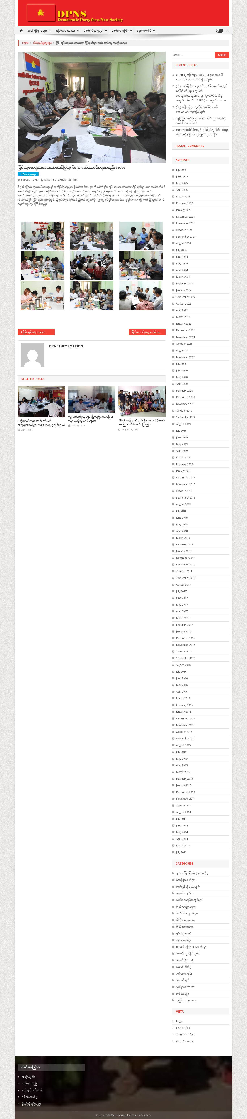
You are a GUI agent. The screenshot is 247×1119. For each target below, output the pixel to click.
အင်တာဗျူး (182, 993)
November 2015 (185, 725)
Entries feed (183, 1027)
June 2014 (182, 825)
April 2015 (182, 765)
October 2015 (184, 731)
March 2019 (183, 457)
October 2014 (184, 805)
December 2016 (185, 638)
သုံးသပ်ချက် (183, 980)
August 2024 (183, 243)
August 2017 (183, 584)
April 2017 (182, 611)
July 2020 (181, 363)
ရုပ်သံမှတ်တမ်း (184, 933)
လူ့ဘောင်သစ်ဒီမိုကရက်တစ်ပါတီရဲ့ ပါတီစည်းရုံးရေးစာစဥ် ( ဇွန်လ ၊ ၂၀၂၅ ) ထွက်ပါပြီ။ (202, 132)
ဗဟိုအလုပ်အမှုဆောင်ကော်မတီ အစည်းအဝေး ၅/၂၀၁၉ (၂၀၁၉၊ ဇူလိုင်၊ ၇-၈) (41, 423)
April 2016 (182, 691)
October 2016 (184, 651)
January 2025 (183, 210)
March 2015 (183, 772)
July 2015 (181, 752)
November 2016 (185, 644)
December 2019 (185, 397)
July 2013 (181, 852)
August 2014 (183, 812)
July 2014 (181, 818)
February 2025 (184, 203)
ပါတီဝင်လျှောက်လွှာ (187, 913)
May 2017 (182, 604)
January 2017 (183, 631)
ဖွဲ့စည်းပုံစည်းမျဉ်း (31, 1103)
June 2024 (182, 256)
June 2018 (182, 517)
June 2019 (182, 437)
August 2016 (183, 665)
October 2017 (184, 571)
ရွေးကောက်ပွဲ (144, 30)
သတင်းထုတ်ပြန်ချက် (187, 953)
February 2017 (184, 624)
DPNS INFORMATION (55, 179)
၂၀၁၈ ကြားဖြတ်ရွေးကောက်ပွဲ (192, 873)
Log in (179, 1021)
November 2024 (185, 223)
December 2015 (185, 718)
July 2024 (181, 250)
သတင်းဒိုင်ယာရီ (184, 960)
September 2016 (185, 658)
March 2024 (183, 276)
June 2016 (182, 678)
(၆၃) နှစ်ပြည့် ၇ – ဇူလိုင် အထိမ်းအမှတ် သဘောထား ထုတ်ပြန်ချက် (197, 109)
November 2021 (185, 337)
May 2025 (182, 183)
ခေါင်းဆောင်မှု (29, 1097)
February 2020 (184, 390)
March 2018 (183, 537)
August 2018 (183, 504)
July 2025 (181, 169)
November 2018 (185, 484)
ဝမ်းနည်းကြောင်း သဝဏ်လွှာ (191, 946)
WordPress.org (184, 1041)
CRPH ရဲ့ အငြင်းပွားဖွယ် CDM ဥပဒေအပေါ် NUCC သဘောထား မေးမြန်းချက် (199, 77)
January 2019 (183, 471)
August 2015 (183, 745)
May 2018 (182, 524)
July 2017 (181, 591)
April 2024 (182, 270)
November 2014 (185, 798)
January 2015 (183, 785)
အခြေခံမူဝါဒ (28, 1076)
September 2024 (185, 236)
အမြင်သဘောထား (65, 30)
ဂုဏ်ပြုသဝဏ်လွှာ (186, 880)
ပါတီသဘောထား (185, 920)
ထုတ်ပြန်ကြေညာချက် (188, 886)
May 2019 (182, 444)
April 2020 (182, 384)
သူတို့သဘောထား (185, 987)
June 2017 (182, 598)
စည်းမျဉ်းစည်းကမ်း (32, 1090)
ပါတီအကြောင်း (120, 30)
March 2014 (183, 845)
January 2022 (183, 323)
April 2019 (182, 450)
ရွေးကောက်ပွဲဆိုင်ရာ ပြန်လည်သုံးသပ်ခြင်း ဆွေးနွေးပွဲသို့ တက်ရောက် (90, 418)
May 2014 (182, 832)
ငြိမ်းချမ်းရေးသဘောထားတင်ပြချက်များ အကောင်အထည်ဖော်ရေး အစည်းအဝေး (39, 332)
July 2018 (181, 511)
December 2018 (185, 477)
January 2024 (183, 290)
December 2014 (185, 792)
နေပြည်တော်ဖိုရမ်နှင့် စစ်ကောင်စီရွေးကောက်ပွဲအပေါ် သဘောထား (200, 121)
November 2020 (185, 357)
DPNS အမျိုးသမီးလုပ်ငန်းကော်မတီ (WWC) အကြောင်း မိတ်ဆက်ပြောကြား (141, 422)
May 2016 (182, 685)
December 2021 (185, 330)
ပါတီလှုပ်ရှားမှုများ (93, 30)
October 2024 (184, 230)
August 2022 (183, 303)
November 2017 (185, 564)
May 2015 (182, 758)
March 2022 (183, 317)
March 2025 (183, 196)
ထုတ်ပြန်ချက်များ (37, 30)
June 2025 (182, 176)
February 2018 (184, 544)
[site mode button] (219, 31)
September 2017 (185, 578)
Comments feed (185, 1034)
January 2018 (183, 551)
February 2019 (184, 464)
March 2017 (183, 618)
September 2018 (185, 497)
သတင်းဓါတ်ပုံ (183, 967)
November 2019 (185, 404)
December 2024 (185, 216)
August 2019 (183, 424)
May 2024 (182, 263)
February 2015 (184, 778)
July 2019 (181, 430)
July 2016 (181, 671)
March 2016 (183, 698)
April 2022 (182, 310)
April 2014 (182, 839)
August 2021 (183, 350)
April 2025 (182, 190)
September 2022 (185, 297)
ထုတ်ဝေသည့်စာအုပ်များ (189, 900)
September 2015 (185, 738)
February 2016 (184, 705)
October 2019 (184, 410)
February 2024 (184, 283)
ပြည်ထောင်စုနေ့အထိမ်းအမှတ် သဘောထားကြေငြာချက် (149, 332)
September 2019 (185, 417)
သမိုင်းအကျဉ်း (184, 973)
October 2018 (184, 491)
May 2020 (182, 377)
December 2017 (185, 558)
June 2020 (182, 370)
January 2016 (183, 711)
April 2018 (182, 531)
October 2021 (184, 343)
